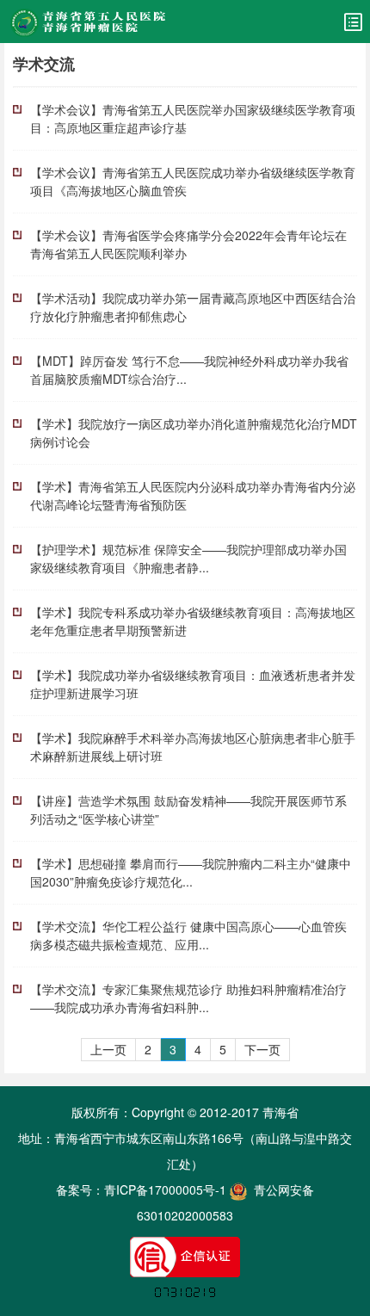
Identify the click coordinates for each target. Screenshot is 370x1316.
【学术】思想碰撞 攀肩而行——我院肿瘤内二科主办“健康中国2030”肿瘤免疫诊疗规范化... (190, 872)
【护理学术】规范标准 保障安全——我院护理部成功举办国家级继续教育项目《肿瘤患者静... (188, 558)
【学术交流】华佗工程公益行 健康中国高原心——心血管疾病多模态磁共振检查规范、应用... (188, 935)
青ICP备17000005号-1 (165, 1189)
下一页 (262, 1049)
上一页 (108, 1049)
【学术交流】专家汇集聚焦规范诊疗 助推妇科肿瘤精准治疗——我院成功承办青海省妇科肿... (188, 998)
